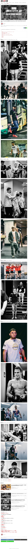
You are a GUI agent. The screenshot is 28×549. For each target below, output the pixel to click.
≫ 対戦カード (2, 516)
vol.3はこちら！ (9, 479)
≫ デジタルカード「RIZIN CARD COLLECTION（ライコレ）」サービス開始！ (9, 530)
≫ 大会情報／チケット (3, 515)
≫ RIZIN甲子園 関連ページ (3, 527)
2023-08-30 (4, 23)
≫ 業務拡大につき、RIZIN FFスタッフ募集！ (5, 531)
